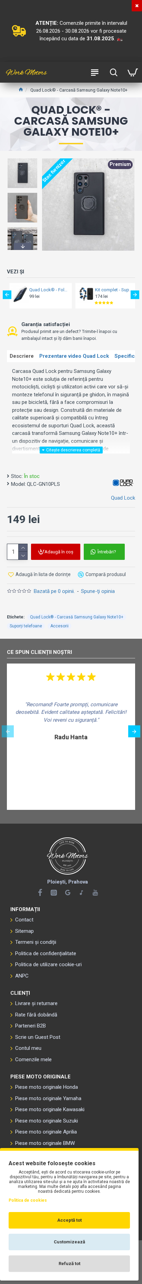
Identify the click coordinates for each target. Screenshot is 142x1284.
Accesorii (59, 626)
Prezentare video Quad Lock (74, 356)
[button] (22, 159)
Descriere (22, 356)
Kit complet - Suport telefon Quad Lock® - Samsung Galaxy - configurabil (111, 289)
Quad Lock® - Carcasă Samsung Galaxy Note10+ (76, 617)
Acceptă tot (69, 1220)
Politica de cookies (28, 1200)
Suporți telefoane (26, 626)
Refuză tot (69, 1263)
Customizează (69, 1241)
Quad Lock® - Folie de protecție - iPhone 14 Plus (46, 289)
